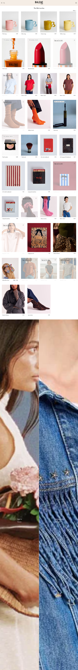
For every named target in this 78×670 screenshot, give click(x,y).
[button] (4, 3)
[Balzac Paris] (39, 3)
